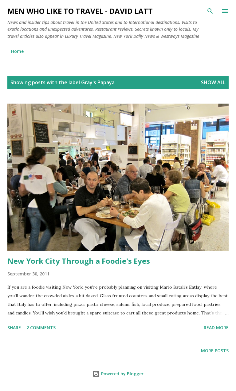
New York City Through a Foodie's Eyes (78, 261)
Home (17, 51)
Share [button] (14, 327)
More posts (215, 350)
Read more (216, 327)
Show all (213, 82)
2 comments (41, 327)
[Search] (210, 11)
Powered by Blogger (122, 374)
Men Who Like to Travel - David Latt (80, 11)
